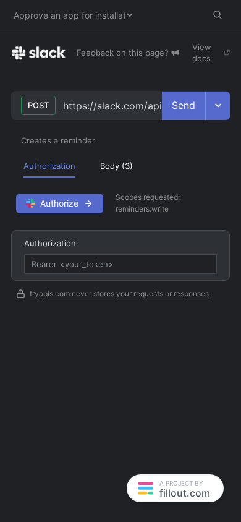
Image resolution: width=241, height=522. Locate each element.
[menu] (120, 165)
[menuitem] (49, 166)
